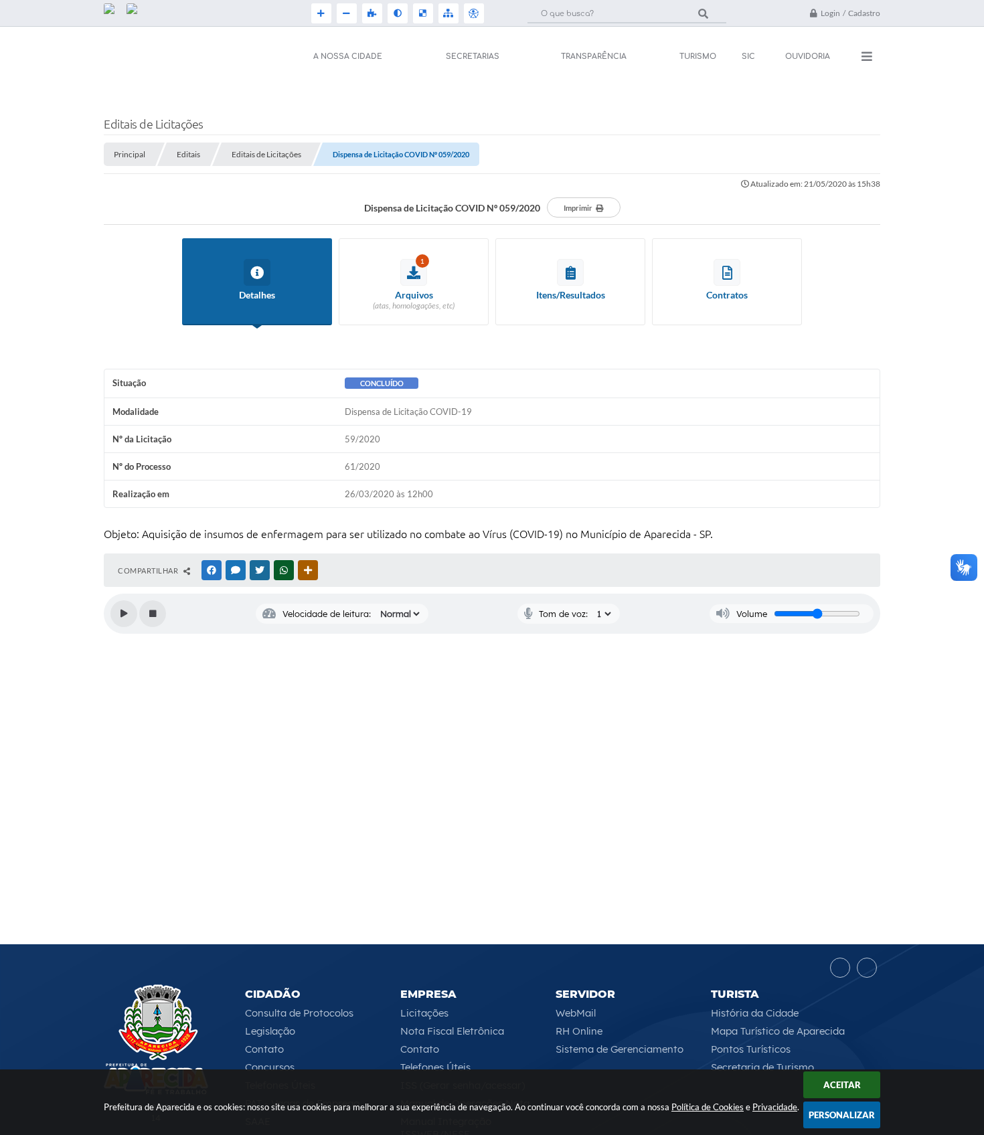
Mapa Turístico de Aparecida (778, 1031)
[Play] (123, 613)
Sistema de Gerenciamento (619, 1049)
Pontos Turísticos (751, 1049)
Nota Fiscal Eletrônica (452, 1031)
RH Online (579, 1031)
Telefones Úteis (435, 1067)
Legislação (270, 1031)
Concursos (270, 1067)
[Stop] (152, 613)
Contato (264, 1049)
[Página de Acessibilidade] (472, 13)
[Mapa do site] (447, 13)
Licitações (424, 1013)
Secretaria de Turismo (762, 1067)
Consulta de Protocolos (299, 1013)
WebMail (576, 1013)
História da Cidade (755, 1013)
